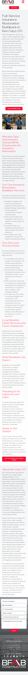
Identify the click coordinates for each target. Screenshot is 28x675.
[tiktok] (11, 656)
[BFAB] (8, 1)
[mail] (20, 656)
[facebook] (4, 656)
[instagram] (7, 656)
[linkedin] (17, 656)
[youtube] (14, 656)
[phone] (23, 656)
